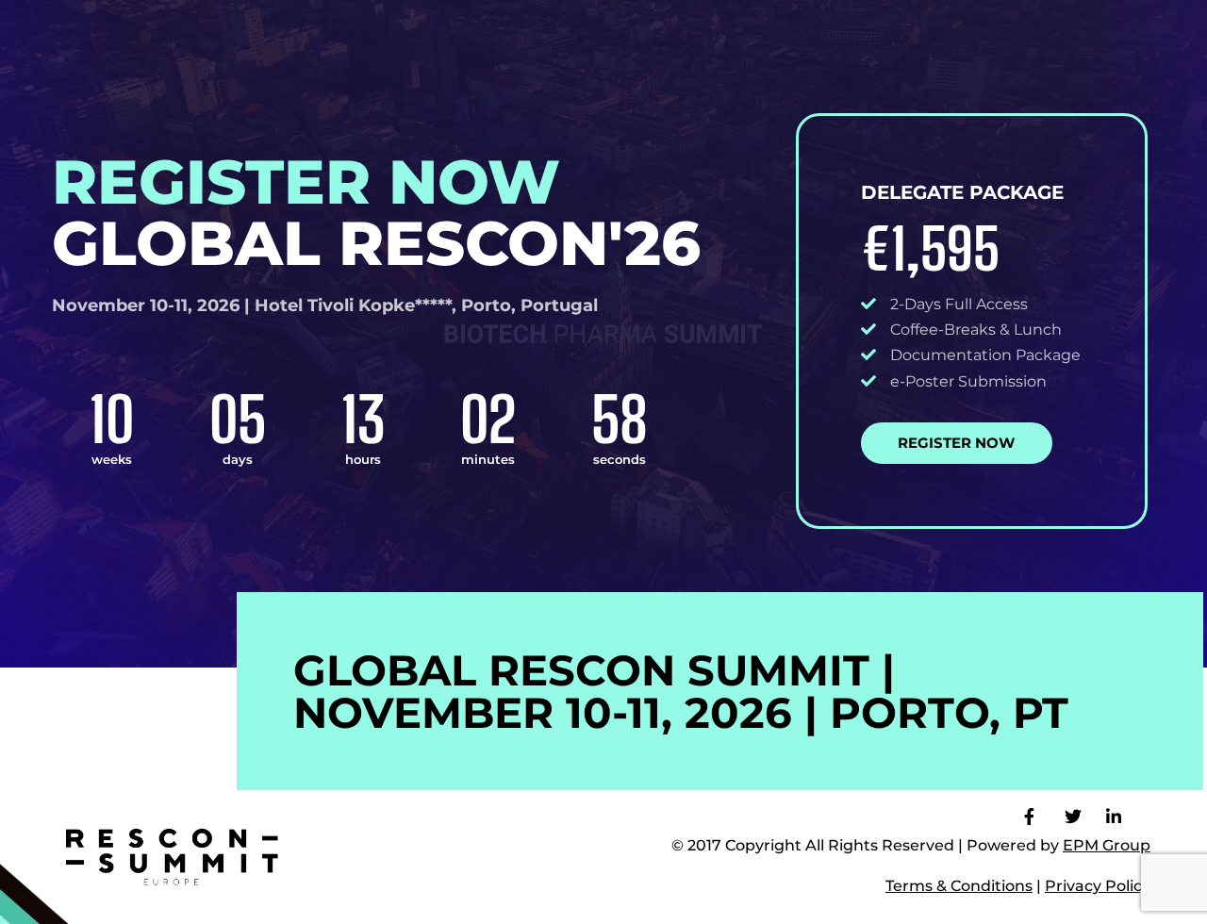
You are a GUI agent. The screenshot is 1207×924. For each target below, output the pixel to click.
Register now (956, 443)
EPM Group (1106, 845)
